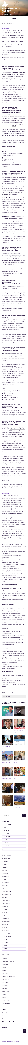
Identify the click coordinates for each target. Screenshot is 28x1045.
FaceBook (16, 85)
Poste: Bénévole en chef (10, 495)
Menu (14, 18)
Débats (4, 970)
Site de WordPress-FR (8, 1022)
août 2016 (5, 927)
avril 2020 (5, 870)
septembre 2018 (6, 894)
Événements (5, 979)
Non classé (5, 982)
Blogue (4, 967)
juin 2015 (4, 946)
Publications (5, 991)
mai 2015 (4, 949)
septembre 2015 (6, 937)
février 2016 (5, 930)
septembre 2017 (6, 909)
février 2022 (5, 846)
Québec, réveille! (6, 74)
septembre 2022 (6, 837)
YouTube (23, 85)
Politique (4, 988)
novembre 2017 (6, 903)
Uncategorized (6, 1003)
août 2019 (5, 885)
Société (4, 997)
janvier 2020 (5, 879)
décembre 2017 (6, 900)
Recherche (5, 1027)
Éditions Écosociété (10, 199)
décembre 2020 (6, 855)
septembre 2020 (6, 858)
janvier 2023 (5, 831)
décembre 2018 (6, 891)
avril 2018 (4, 897)
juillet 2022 (5, 840)
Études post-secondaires (9, 976)
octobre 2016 (5, 924)
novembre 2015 (6, 933)
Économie (5, 973)
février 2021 (5, 852)
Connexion (5, 1012)
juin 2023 (4, 828)
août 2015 (5, 940)
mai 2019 (4, 888)
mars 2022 (5, 843)
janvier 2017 (5, 918)
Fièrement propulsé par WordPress (10, 1041)
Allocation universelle (8, 961)
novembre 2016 (6, 921)
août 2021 (4, 849)
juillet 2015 (5, 943)
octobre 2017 (5, 906)
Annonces (5, 964)
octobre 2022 (5, 834)
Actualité (4, 958)
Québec (4, 994)
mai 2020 (4, 867)
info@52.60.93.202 (7, 684)
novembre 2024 (6, 825)
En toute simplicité (9, 323)
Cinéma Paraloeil (9, 349)
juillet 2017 (5, 915)
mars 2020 (5, 873)
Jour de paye (5, 353)
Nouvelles (5, 985)
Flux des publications (7, 1015)
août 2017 (4, 912)
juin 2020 (4, 864)
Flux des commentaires (8, 1019)
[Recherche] (24, 1031)
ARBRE (14, 126)
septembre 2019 (6, 882)
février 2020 (5, 876)
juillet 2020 (5, 861)
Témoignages (5, 1000)
